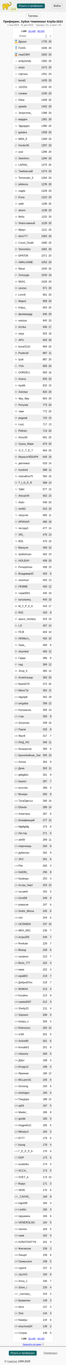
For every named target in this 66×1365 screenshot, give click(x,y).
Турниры (33, 15)
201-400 (32, 31)
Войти (57, 6)
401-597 (41, 31)
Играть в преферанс (31, 6)
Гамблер (12, 1361)
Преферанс (51, 1353)
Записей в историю (32, 1344)
